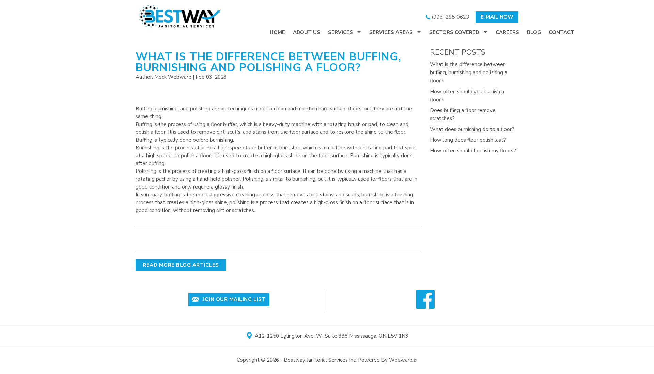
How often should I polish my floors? (473, 150)
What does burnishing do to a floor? (472, 129)
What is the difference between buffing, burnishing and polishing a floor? (468, 72)
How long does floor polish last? (468, 139)
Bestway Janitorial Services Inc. (320, 360)
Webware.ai (403, 360)
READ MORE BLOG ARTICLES (181, 265)
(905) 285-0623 (449, 17)
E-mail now (497, 17)
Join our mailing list (233, 299)
